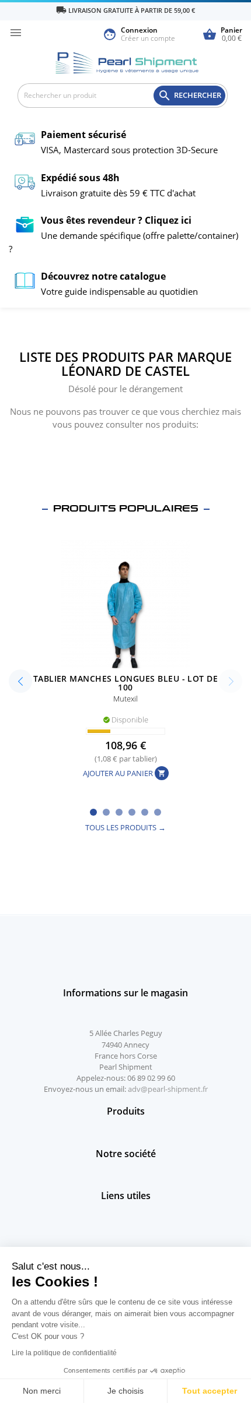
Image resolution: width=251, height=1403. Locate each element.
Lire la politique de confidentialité (64, 1353)
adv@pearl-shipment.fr (168, 1089)
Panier (222, 34)
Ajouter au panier (124, 774)
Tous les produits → (125, 827)
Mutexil (125, 698)
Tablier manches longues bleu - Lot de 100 (125, 683)
